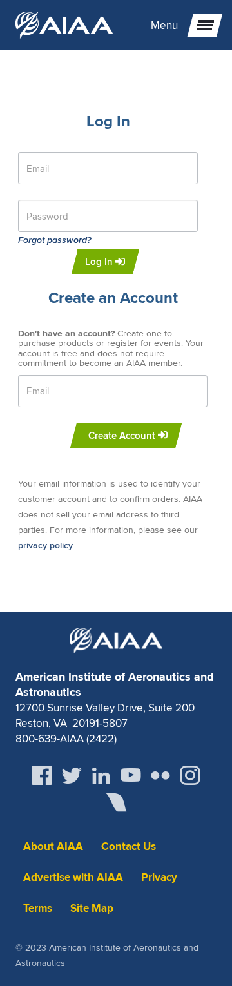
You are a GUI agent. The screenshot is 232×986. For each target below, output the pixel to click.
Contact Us (128, 846)
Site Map (91, 908)
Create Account (123, 436)
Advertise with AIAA (73, 877)
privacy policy (45, 545)
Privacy (159, 877)
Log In (100, 262)
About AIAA (53, 846)
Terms (37, 908)
